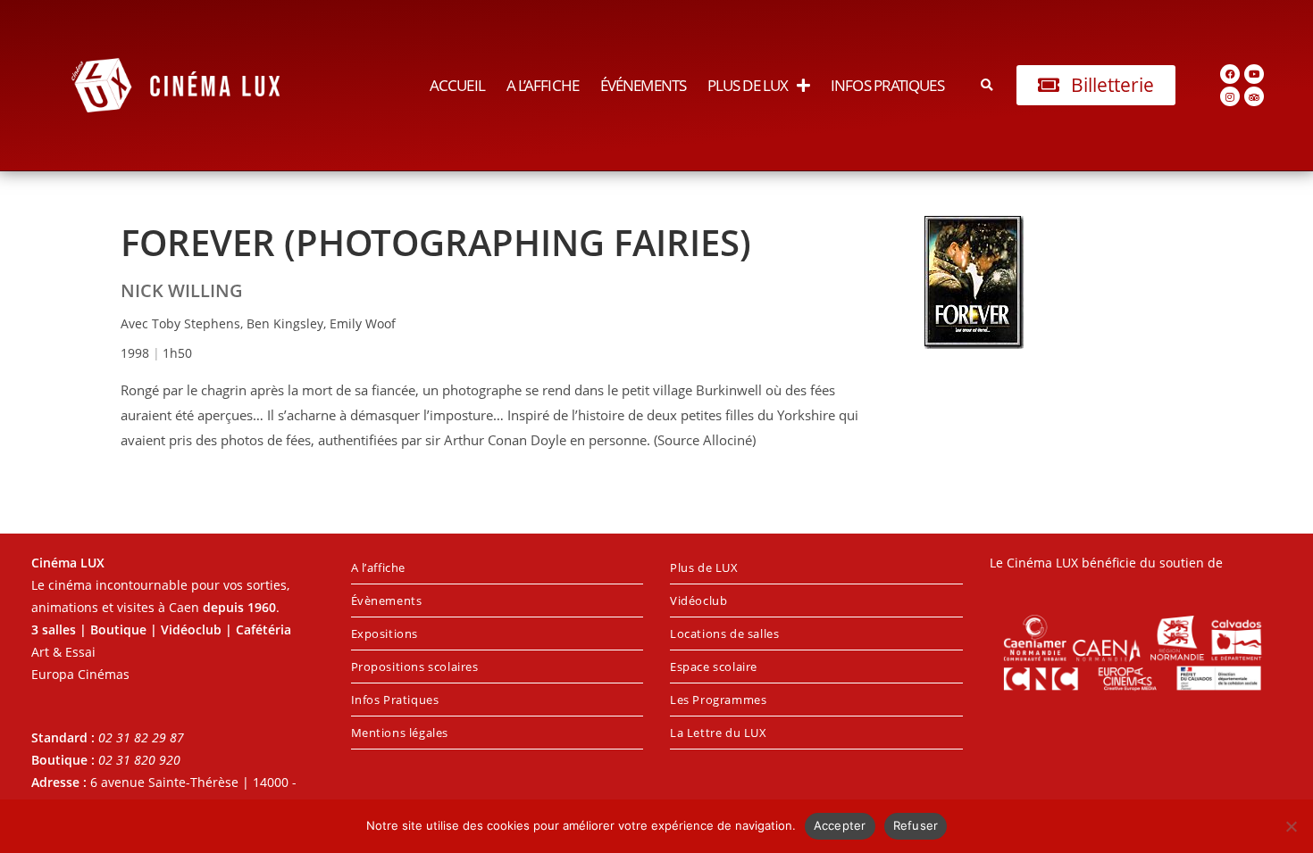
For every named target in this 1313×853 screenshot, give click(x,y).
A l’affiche (542, 85)
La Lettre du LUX (718, 733)
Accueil (457, 85)
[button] (987, 85)
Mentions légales (400, 733)
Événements (643, 85)
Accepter (840, 825)
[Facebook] (1230, 74)
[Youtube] (1254, 74)
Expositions (385, 633)
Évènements (386, 600)
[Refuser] (1291, 826)
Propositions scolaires (415, 666)
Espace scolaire (713, 666)
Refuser (916, 825)
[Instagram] (1230, 96)
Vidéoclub (698, 600)
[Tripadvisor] (1254, 96)
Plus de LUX (747, 85)
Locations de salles (724, 633)
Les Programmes (718, 700)
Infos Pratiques (887, 85)
